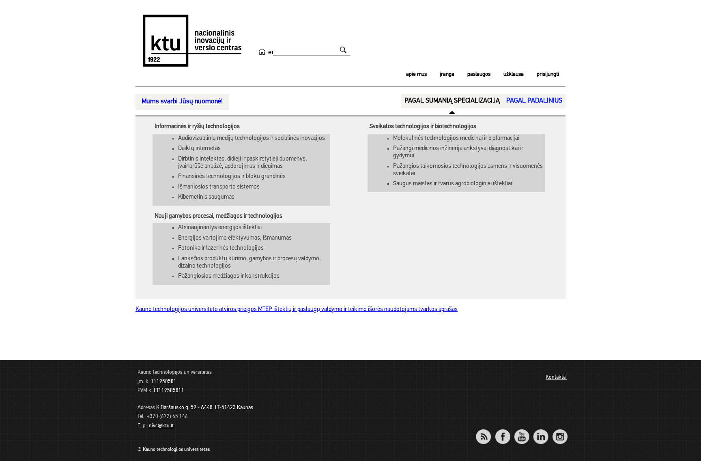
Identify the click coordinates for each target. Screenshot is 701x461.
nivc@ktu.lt (161, 426)
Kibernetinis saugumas (206, 197)
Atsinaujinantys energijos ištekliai (220, 228)
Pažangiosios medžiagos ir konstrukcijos (229, 276)
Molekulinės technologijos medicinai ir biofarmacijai (456, 138)
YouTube (521, 431)
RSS (486, 431)
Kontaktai (556, 377)
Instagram (560, 431)
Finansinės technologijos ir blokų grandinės (232, 177)
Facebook (502, 431)
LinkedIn (540, 431)
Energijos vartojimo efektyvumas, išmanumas (235, 238)
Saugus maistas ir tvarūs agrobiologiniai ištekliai (452, 184)
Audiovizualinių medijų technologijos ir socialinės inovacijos (251, 138)
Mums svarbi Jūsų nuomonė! (182, 102)
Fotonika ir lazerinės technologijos (221, 248)
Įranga (447, 74)
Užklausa (513, 74)
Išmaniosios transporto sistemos (219, 187)
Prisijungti (548, 74)
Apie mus (416, 74)
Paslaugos (478, 74)
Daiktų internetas (199, 149)
